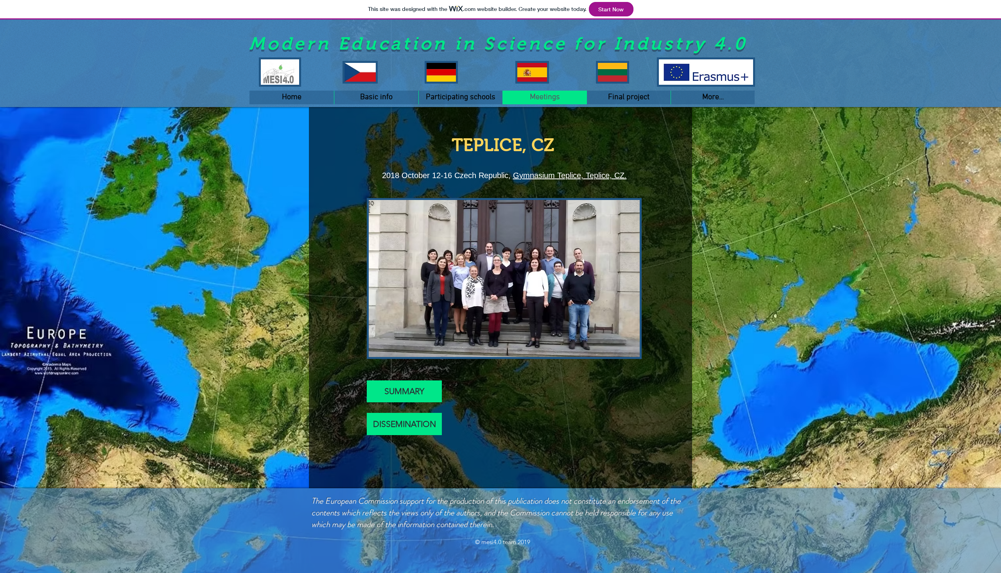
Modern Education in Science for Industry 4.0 (498, 43)
